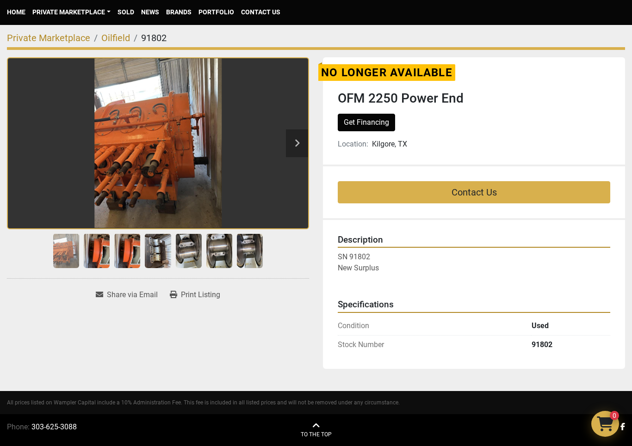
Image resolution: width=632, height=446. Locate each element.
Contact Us (260, 12)
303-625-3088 (54, 426)
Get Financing (366, 122)
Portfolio (216, 12)
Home (16, 12)
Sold (126, 12)
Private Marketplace (68, 12)
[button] (71, 12)
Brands (179, 12)
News (150, 12)
